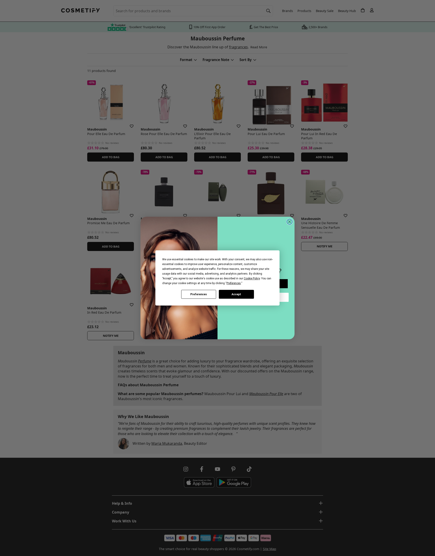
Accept (236, 294)
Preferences (198, 294)
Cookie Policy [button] (252, 278)
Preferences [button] (234, 283)
